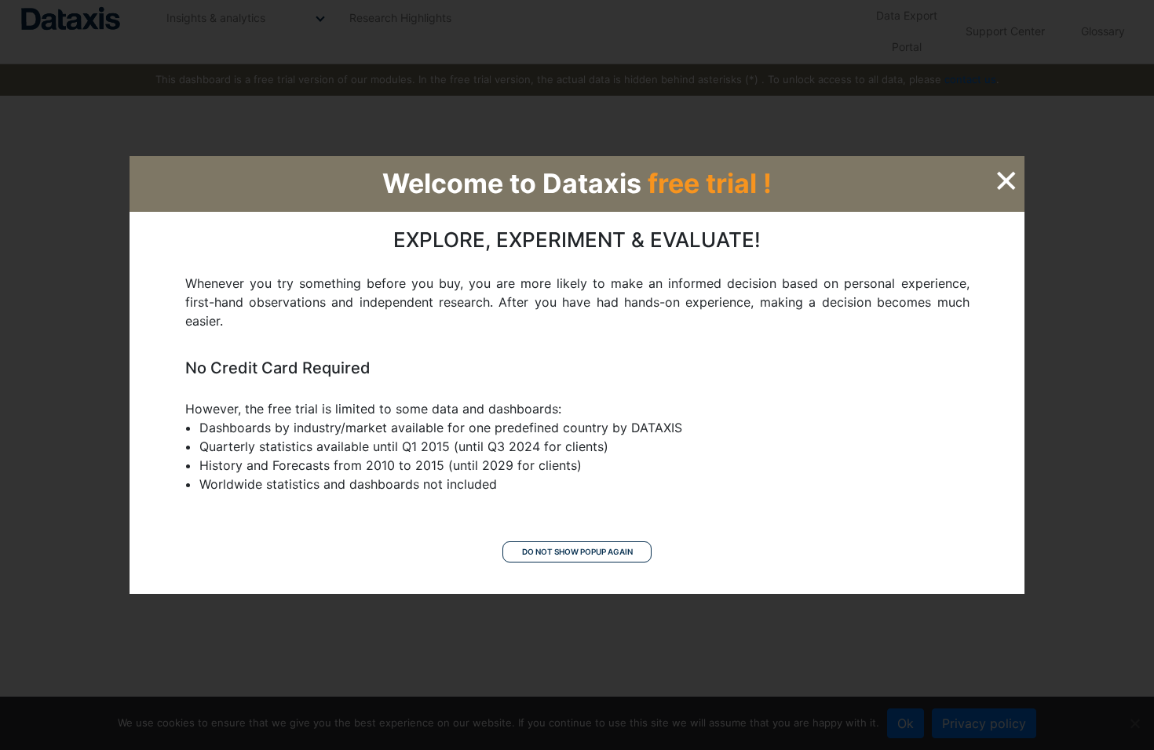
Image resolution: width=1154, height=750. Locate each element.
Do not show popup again (577, 551)
